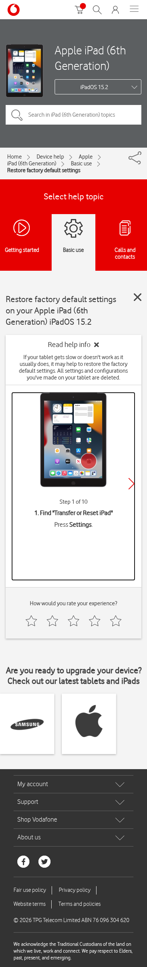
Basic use (81, 163)
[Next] (132, 483)
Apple (86, 156)
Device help (50, 156)
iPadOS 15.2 (94, 87)
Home (14, 156)
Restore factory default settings (43, 170)
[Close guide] (137, 297)
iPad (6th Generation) (31, 163)
